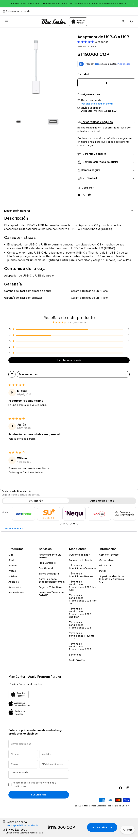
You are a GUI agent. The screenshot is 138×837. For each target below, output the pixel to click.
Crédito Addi (46, 568)
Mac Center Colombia (95, 806)
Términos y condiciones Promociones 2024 (80, 647)
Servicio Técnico (109, 554)
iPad (11, 560)
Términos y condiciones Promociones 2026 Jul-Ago (82, 585)
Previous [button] (4, 3)
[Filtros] (11, 374)
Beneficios (75, 654)
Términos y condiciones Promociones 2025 (80, 625)
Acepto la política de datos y (34, 785)
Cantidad (83, 74)
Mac (10, 554)
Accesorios (15, 587)
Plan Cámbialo (47, 562)
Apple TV (13, 581)
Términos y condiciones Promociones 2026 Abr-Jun (83, 599)
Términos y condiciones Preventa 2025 (82, 636)
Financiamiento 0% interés (50, 556)
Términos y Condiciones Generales (82, 567)
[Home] (53, 21)
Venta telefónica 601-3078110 (51, 594)
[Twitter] (83, 194)
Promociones (16, 592)
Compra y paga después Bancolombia (52, 580)
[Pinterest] (89, 194)
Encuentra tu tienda (81, 560)
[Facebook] (78, 194)
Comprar (122, 4)
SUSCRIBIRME (38, 794)
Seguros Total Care (50, 587)
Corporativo (106, 560)
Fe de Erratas (77, 660)
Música (12, 576)
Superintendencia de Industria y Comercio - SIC (112, 579)
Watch (12, 571)
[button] (7, 22)
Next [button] (133, 3)
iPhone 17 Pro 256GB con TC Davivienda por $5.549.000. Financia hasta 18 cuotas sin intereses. (69, 4)
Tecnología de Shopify (118, 806)
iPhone (12, 565)
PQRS (102, 571)
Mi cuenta (105, 565)
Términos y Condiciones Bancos (81, 575)
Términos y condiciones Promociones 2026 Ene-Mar (80, 612)
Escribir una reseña (69, 360)
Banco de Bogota (49, 573)
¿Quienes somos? (79, 554)
